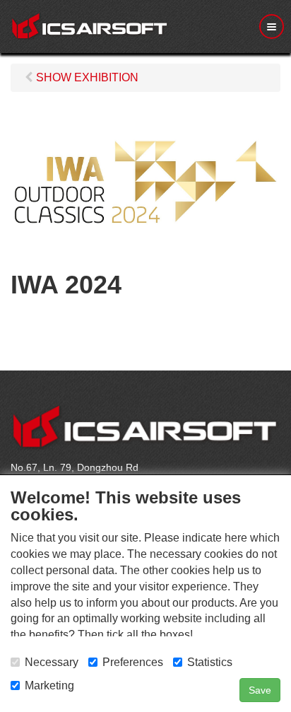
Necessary (51, 662)
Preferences (132, 662)
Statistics (209, 662)
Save (260, 690)
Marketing (49, 685)
